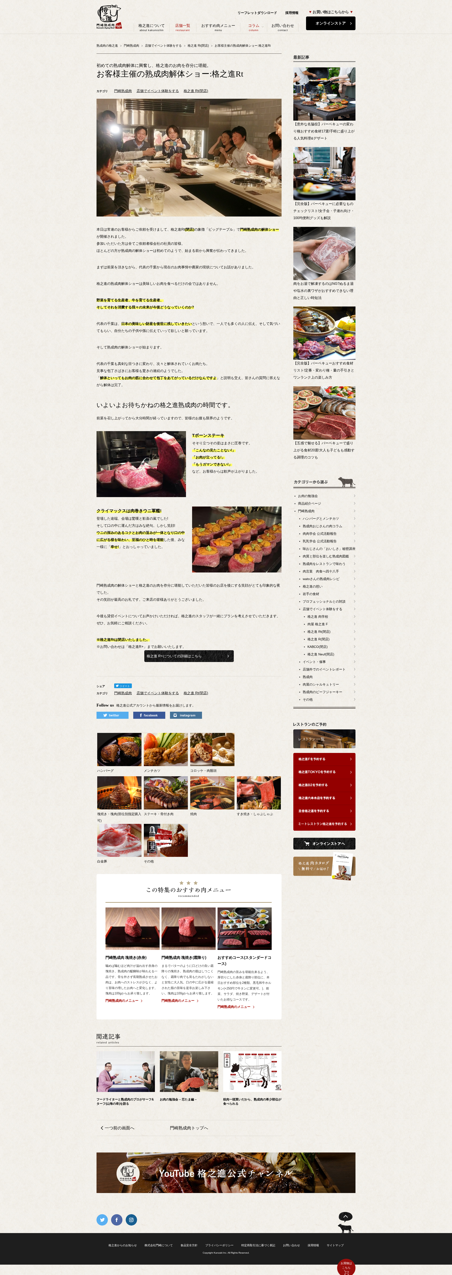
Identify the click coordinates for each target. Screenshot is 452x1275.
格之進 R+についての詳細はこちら (174, 656)
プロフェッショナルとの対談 (324, 601)
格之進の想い (313, 586)
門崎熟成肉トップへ (189, 1128)
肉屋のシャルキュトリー (321, 684)
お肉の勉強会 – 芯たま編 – (178, 1099)
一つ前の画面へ (119, 1128)
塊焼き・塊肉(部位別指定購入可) (119, 817)
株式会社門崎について (159, 1245)
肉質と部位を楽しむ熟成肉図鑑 (326, 556)
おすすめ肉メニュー (218, 28)
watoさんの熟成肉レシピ (321, 579)
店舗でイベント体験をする (158, 91)
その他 (308, 699)
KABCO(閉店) (317, 647)
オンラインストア (331, 23)
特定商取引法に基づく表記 (258, 1245)
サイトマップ (335, 1245)
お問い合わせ (282, 28)
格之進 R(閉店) (318, 639)
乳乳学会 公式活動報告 (320, 541)
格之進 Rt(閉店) (196, 91)
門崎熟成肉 (123, 91)
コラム (253, 28)
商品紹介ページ (309, 503)
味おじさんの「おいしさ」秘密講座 (329, 549)
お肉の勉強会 (308, 496)
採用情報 (292, 13)
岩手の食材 (311, 594)
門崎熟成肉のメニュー (121, 1000)
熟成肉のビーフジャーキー (322, 692)
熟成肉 (308, 677)
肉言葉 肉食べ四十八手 (321, 571)
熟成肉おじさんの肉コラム (322, 526)
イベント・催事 (314, 662)
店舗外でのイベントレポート (324, 669)
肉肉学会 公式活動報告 (320, 533)
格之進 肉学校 (317, 616)
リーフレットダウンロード (257, 13)
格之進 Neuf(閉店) (320, 654)
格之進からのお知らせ (123, 1245)
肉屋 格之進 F (317, 624)
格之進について (151, 28)
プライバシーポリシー (219, 1245)
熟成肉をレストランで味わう (324, 564)
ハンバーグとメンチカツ (321, 518)
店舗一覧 (182, 28)
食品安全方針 (189, 1245)
